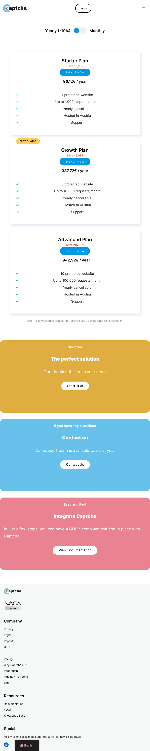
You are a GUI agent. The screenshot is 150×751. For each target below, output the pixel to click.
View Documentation (75, 550)
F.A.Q (7, 709)
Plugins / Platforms (16, 676)
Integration (11, 670)
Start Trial (75, 386)
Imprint (8, 641)
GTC (7, 647)
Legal (7, 635)
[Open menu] (143, 8)
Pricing (8, 659)
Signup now (75, 72)
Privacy (8, 629)
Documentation (13, 703)
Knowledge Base (14, 715)
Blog (7, 682)
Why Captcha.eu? (15, 665)
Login (83, 8)
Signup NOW (75, 161)
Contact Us (75, 464)
